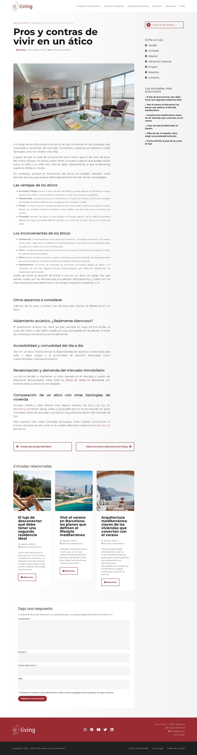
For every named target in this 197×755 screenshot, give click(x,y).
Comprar (153, 50)
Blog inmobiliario (21, 23)
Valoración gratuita (159, 61)
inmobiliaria (99, 421)
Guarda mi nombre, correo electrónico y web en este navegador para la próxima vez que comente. (67, 693)
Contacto (153, 77)
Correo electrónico (27, 665)
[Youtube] (98, 729)
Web (20, 679)
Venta (182, 6)
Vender (152, 45)
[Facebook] (91, 729)
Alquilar (153, 56)
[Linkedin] (112, 729)
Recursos (157, 6)
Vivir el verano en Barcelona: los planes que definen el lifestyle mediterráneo (73, 526)
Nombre (22, 652)
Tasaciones (170, 6)
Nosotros (153, 72)
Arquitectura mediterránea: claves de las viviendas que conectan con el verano (114, 526)
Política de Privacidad (138, 748)
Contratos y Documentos (88, 6)
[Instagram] (85, 729)
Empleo (153, 67)
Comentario (24, 619)
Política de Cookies (176, 748)
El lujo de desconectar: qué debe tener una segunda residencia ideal (30, 528)
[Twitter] (105, 729)
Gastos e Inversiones (114, 6)
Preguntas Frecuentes (138, 6)
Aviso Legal (157, 748)
